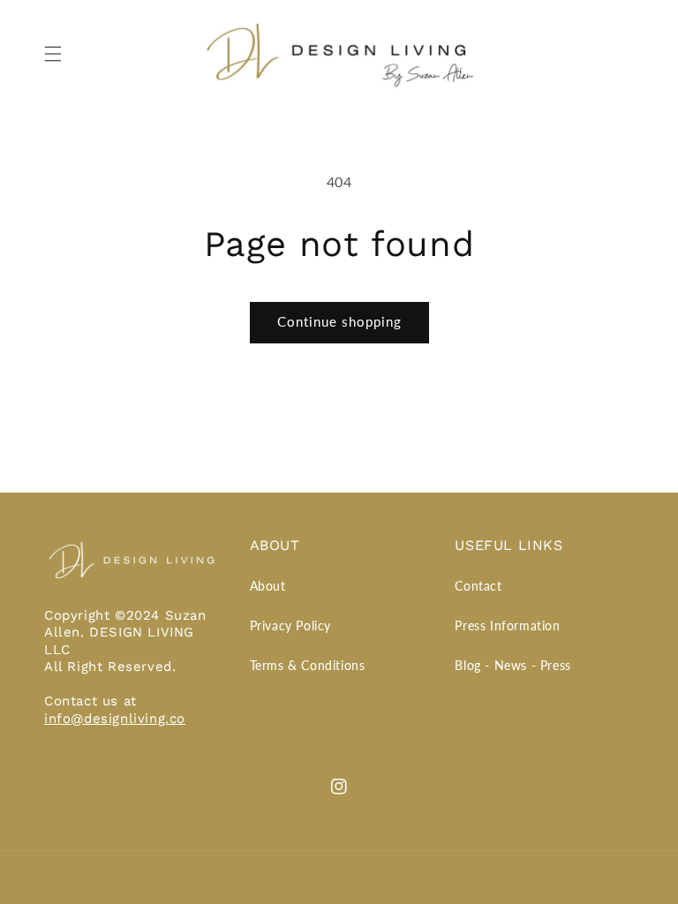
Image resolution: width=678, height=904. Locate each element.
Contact (478, 585)
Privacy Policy (290, 625)
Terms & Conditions (307, 665)
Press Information (507, 625)
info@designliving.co (114, 719)
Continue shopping (339, 321)
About (268, 585)
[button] (53, 53)
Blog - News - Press (512, 665)
